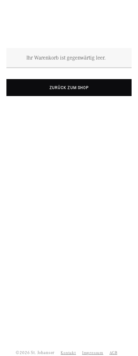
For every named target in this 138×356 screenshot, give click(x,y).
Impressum (92, 352)
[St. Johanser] (69, 21)
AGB (113, 352)
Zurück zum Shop (69, 87)
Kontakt (68, 352)
